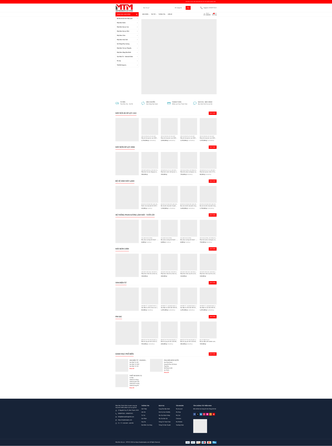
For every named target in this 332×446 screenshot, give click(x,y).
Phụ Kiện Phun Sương (146, 238)
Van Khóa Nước (168, 362)
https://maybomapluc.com (125, 420)
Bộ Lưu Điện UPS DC (204, 339)
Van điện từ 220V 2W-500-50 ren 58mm (172, 307)
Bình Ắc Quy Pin (145, 339)
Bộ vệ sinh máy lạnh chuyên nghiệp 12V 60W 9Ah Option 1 (177, 206)
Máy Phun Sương (184, 170)
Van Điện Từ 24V (134, 362)
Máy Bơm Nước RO (146, 170)
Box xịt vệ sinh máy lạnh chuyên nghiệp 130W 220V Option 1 (216, 206)
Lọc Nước (166, 370)
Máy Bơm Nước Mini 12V (177, 170)
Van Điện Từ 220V (134, 364)
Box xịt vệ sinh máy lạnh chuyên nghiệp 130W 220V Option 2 (196, 206)
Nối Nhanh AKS (168, 368)
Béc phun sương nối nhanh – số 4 (170, 239)
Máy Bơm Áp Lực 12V (166, 170)
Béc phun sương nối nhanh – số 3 (189, 239)
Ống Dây (166, 366)
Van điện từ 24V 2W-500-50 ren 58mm (190, 307)
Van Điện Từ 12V (134, 366)
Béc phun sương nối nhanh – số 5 (150, 239)
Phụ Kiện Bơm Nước (171, 360)
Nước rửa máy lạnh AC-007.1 (149, 206)
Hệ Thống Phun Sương (195, 170)
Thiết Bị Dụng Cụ (135, 375)
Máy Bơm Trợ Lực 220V (157, 170)
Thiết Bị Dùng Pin (134, 385)
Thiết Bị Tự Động (134, 379)
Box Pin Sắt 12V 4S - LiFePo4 (156, 339)
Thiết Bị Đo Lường (134, 383)
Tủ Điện (131, 377)
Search (188, 8)
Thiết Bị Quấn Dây (134, 381)
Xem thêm (212, 113)
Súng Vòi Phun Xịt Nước (170, 364)
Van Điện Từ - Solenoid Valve (148, 305)
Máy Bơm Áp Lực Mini (215, 170)
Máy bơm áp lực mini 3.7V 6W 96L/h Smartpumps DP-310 (215, 172)
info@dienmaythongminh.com (126, 416)
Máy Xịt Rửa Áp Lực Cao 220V (148, 136)
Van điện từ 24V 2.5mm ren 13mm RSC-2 (152, 307)
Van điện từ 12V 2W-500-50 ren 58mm (210, 307)
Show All (131, 368)
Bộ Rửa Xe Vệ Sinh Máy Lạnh (148, 204)
